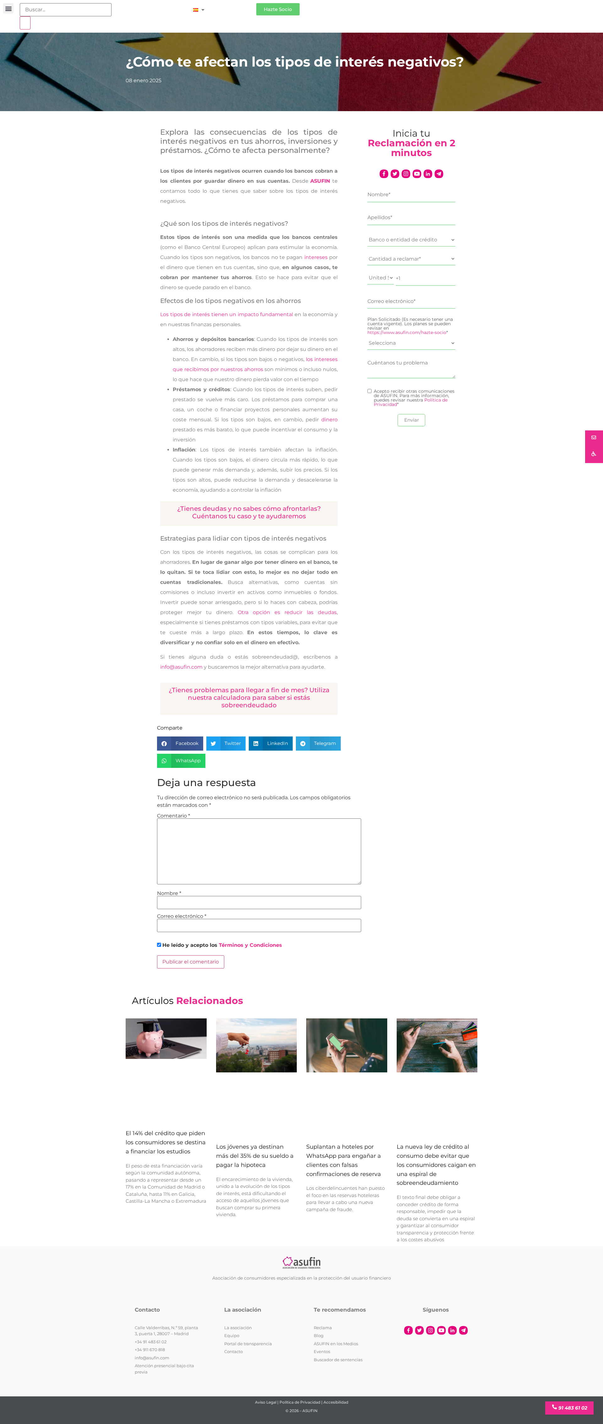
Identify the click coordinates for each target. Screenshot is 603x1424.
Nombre (169, 893)
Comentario (173, 815)
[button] (8, 8)
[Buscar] (25, 23)
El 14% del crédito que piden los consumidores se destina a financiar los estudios (166, 1142)
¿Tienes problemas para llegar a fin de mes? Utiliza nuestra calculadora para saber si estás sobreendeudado (249, 697)
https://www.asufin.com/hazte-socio (406, 332)
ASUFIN (320, 181)
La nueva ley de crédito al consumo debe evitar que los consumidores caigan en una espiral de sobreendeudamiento (436, 1164)
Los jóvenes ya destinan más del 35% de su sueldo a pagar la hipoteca (255, 1155)
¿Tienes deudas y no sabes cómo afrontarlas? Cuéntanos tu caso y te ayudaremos (249, 512)
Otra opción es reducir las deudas (287, 612)
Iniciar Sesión (233, 7)
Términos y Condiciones (250, 945)
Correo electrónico (181, 916)
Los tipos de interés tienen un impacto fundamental (226, 314)
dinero (329, 420)
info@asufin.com (181, 667)
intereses (314, 257)
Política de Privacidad (300, 1402)
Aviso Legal (265, 1402)
